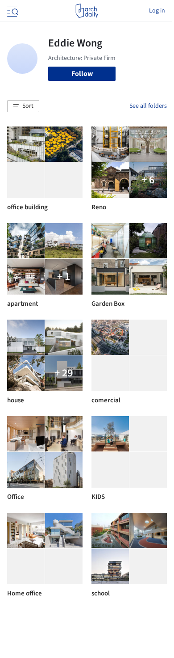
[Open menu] (11, 10)
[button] (23, 106)
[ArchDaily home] (86, 11)
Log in (157, 11)
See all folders (148, 105)
